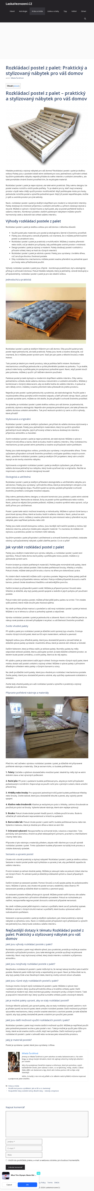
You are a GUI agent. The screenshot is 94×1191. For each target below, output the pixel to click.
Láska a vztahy (53, 11)
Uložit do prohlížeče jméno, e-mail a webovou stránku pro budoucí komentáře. (44, 1160)
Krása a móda (37, 11)
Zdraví (83, 11)
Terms (50, 1182)
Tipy (65, 11)
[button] (85, 18)
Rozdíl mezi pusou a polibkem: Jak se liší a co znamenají (29, 1088)
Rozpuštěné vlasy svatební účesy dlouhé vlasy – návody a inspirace (33, 1091)
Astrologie (23, 11)
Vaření (74, 11)
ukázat (16, 86)
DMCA (56, 1182)
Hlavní (12, 11)
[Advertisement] (47, 40)
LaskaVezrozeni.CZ (19, 4)
